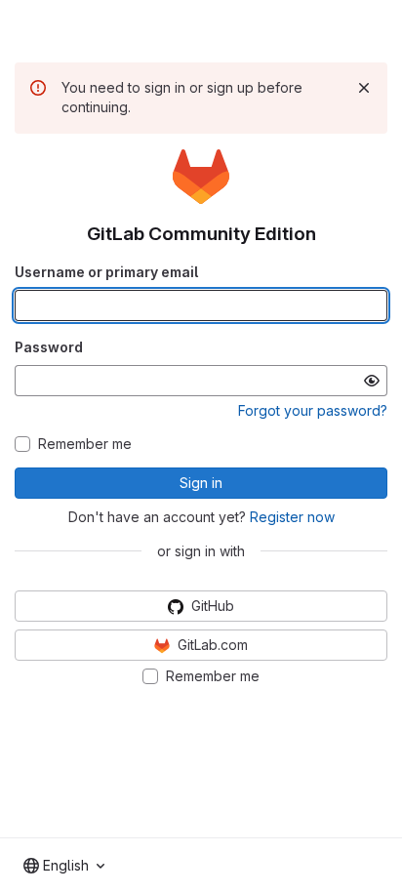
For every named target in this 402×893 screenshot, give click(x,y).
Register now (292, 516)
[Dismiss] (364, 88)
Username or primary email (106, 272)
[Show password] (371, 380)
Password (49, 347)
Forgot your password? (312, 410)
